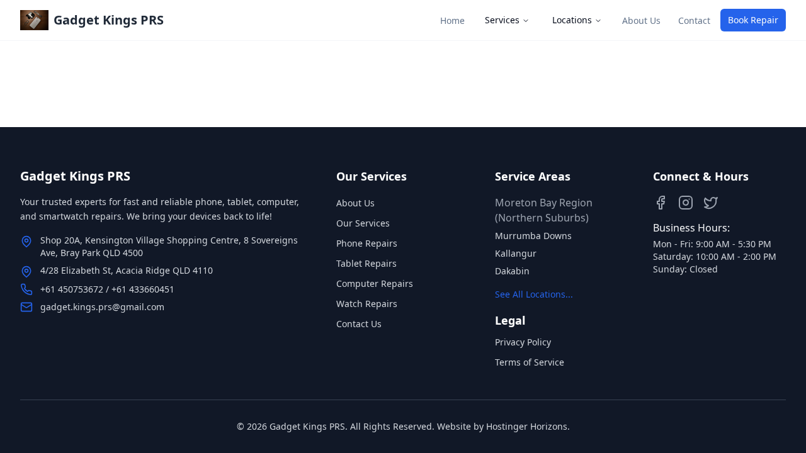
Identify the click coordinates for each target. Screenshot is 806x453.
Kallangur (515, 253)
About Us (355, 203)
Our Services (363, 223)
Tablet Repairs (366, 263)
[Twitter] (710, 202)
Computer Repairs (374, 283)
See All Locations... (534, 294)
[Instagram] (685, 202)
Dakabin (512, 271)
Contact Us (359, 324)
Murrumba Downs (533, 236)
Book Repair (753, 20)
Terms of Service (529, 362)
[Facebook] (660, 202)
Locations (572, 20)
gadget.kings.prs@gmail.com (102, 307)
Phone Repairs (366, 243)
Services (502, 20)
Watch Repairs (366, 304)
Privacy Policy (523, 342)
